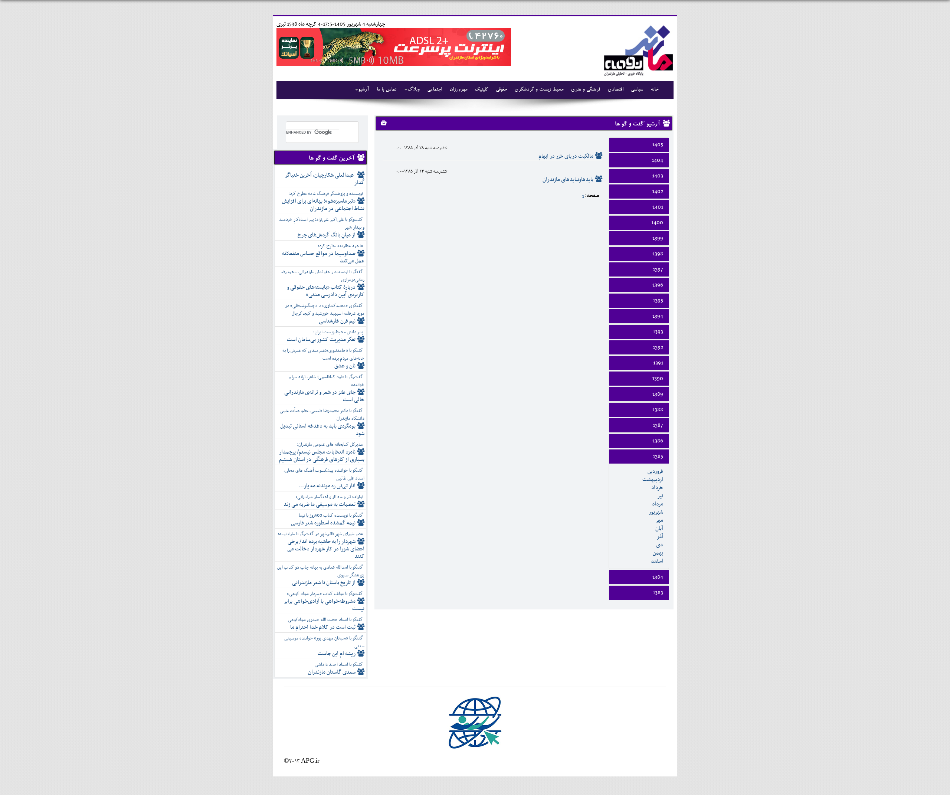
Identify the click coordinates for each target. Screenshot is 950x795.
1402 (657, 191)
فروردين (655, 471)
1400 (657, 223)
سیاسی (637, 90)
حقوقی (501, 90)
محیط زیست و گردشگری (538, 90)
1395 (658, 300)
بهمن (658, 553)
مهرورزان (458, 90)
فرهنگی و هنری (585, 90)
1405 (657, 145)
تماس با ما (386, 90)
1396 (657, 285)
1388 (657, 410)
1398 (657, 254)
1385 (658, 456)
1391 (658, 363)
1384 (657, 577)
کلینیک (481, 90)
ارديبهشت (652, 479)
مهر (659, 520)
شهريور (656, 512)
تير (660, 496)
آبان (659, 528)
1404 (657, 160)
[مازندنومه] (637, 50)
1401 (657, 207)
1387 (658, 425)
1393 (658, 332)
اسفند (657, 561)
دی (659, 545)
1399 (657, 238)
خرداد (657, 488)
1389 (657, 394)
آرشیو (363, 90)
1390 (657, 378)
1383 (658, 593)
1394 (657, 316)
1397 (658, 269)
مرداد (657, 504)
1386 (657, 441)
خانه (654, 90)
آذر (660, 537)
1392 (658, 347)
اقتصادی (615, 90)
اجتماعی (434, 90)
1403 (657, 176)
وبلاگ (413, 90)
